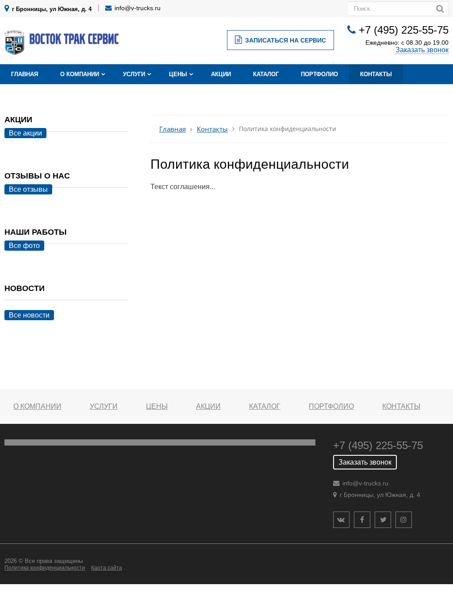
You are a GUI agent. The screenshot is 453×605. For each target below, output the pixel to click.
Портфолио (319, 74)
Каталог (266, 74)
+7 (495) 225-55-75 (404, 30)
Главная (24, 74)
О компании (79, 74)
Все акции (25, 133)
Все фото (24, 245)
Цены (178, 74)
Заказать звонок (422, 50)
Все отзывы (28, 189)
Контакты (376, 74)
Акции (221, 74)
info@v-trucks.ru (138, 8)
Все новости (29, 315)
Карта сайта (106, 567)
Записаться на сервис (285, 40)
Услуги (134, 74)
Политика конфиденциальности (44, 567)
